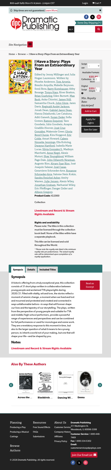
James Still (65, 99)
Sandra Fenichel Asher (47, 177)
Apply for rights (91, 121)
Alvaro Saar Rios (60, 163)
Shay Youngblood (54, 156)
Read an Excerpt (90, 285)
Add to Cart (91, 111)
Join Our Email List (83, 454)
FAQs (35, 431)
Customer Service (62, 427)
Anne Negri (53, 153)
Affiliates (58, 436)
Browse (22, 54)
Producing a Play (18, 427)
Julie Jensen (51, 181)
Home (12, 54)
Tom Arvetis (63, 81)
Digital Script (84, 88)
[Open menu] (30, 44)
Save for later (90, 129)
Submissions (39, 436)
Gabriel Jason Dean (60, 110)
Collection (86, 79)
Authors (15, 450)
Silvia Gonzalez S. (52, 149)
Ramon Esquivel (53, 120)
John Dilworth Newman (61, 160)
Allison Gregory (43, 192)
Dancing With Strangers (71, 397)
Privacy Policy (60, 441)
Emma (81, 397)
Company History (62, 431)
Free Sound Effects (41, 427)
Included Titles (47, 269)
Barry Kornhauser (57, 88)
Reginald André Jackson (56, 106)
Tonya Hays (51, 92)
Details (31, 269)
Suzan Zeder (58, 117)
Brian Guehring (43, 95)
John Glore (62, 103)
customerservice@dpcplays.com (86, 447)
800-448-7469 (17, 3)
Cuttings (14, 436)
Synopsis (18, 269)
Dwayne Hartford (45, 145)
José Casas (60, 167)
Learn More (51, 10)
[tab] (18, 270)
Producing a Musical (19, 431)
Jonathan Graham (45, 185)
